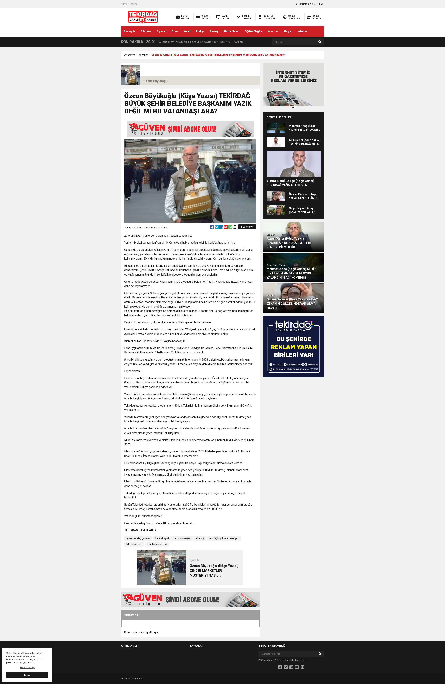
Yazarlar (272, 31)
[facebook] (212, 228)
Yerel (187, 31)
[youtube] (297, 667)
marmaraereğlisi (183, 538)
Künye (124, 4)
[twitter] (217, 228)
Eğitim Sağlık (253, 31)
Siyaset (162, 31)
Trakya (200, 31)
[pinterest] (226, 228)
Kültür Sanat (231, 31)
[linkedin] (221, 228)
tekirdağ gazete (134, 544)
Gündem (145, 31)
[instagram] (291, 667)
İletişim (133, 4)
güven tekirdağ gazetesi (138, 538)
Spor (175, 31)
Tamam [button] (27, 675)
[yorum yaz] (235, 228)
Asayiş (214, 31)
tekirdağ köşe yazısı (157, 544)
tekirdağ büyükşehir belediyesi (224, 538)
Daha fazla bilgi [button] (27, 667)
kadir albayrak (162, 538)
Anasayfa (129, 31)
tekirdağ (200, 538)
